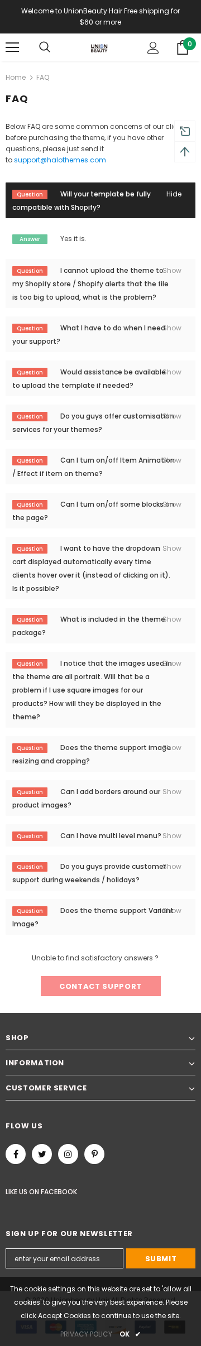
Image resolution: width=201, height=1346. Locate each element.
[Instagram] (68, 1154)
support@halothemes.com (60, 160)
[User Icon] (153, 48)
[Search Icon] (44, 47)
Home (16, 77)
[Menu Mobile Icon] (12, 47)
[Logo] (99, 47)
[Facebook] (16, 1154)
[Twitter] (42, 1154)
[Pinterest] (94, 1154)
